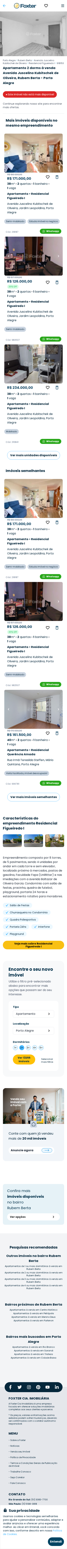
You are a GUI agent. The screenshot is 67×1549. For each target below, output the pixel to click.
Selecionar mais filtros (47, 1060)
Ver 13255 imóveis (24, 1059)
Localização (21, 1024)
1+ (15, 1047)
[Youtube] (47, 1387)
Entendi (56, 1542)
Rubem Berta (25, 60)
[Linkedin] (57, 1387)
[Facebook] (10, 1387)
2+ (21, 1047)
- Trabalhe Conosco (20, 1471)
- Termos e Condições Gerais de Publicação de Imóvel (33, 1464)
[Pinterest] (38, 1387)
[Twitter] (19, 1387)
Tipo (16, 1007)
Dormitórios (21, 1042)
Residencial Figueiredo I (42, 63)
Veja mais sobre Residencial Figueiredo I (33, 945)
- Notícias (14, 1445)
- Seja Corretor (16, 1477)
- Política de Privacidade (22, 1457)
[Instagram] (29, 1387)
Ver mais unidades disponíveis (33, 455)
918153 (60, 63)
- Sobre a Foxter (17, 1440)
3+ (28, 1047)
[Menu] (62, 5)
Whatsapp (52, 231)
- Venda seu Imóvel (19, 1451)
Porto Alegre (9, 60)
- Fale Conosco (17, 1483)
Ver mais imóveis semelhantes (33, 797)
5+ (41, 1047)
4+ (34, 1047)
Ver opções (18, 1217)
